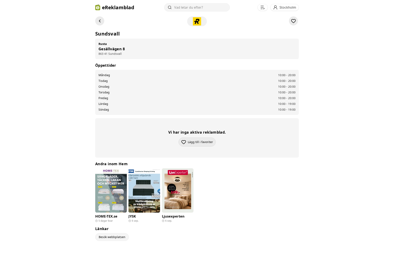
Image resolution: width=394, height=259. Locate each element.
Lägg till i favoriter (202, 143)
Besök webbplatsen (112, 237)
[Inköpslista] (263, 7)
